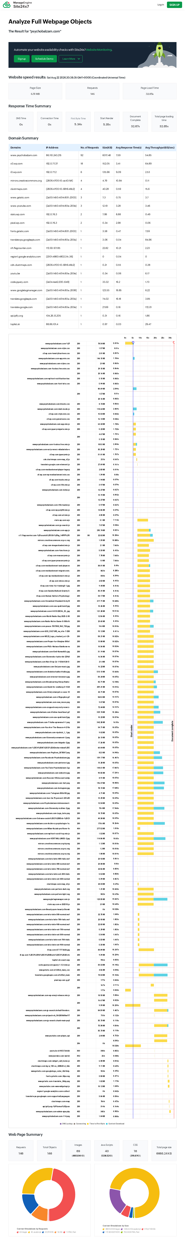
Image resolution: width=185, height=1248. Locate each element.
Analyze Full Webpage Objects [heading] (50, 21)
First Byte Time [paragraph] (78, 118)
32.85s (150, 93)
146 (93, 93)
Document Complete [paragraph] (135, 118)
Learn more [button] (69, 58)
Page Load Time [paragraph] (150, 87)
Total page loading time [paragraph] (164, 118)
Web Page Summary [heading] (25, 1134)
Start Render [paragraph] (106, 118)
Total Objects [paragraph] (49, 1147)
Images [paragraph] (78, 1145)
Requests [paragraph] (92, 87)
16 (135, 1151)
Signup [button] (22, 58)
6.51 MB (35, 93)
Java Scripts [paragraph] (107, 1145)
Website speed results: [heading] (66, 77)
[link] (17, 5)
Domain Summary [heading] (23, 138)
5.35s (107, 124)
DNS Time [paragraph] (21, 118)
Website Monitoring (99, 49)
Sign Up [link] (174, 4)
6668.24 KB (164, 1153)
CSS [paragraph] (135, 1145)
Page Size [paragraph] (35, 87)
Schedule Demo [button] (44, 58)
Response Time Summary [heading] (29, 106)
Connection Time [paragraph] (50, 118)
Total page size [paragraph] (164, 1147)
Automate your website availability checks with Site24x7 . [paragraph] (63, 49)
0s (21, 124)
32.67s (135, 126)
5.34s (78, 124)
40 (107, 1151)
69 (78, 1151)
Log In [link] (161, 4)
